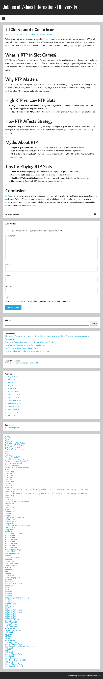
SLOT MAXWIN (11, 535)
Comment (10, 236)
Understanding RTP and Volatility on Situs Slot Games (27, 351)
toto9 (7, 589)
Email (8, 275)
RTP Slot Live (10, 632)
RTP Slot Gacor (11, 648)
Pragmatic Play (11, 624)
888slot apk (10, 503)
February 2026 (14, 394)
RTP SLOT (9, 196)
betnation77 (10, 519)
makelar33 (9, 507)
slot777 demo (10, 603)
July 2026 (11, 379)
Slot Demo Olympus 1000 (15, 660)
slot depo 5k (10, 605)
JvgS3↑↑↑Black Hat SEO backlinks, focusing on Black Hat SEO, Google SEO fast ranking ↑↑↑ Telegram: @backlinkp (46, 494)
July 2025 (11, 415)
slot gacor (9, 523)
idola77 (8, 513)
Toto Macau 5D (11, 622)
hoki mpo (9, 475)
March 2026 (13, 391)
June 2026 (12, 382)
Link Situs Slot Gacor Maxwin (17, 501)
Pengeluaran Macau (13, 630)
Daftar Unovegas (12, 465)
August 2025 (13, 412)
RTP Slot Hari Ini (11, 563)
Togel (7, 469)
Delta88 (8, 441)
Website (8, 286)
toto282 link (10, 527)
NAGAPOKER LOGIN (13, 583)
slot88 (7, 497)
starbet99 (9, 579)
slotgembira (10, 515)
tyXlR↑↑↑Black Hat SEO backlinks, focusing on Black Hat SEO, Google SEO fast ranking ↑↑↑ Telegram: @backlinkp (46, 490)
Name (8, 264)
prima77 (8, 559)
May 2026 (12, 385)
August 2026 (13, 376)
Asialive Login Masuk (13, 463)
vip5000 (8, 483)
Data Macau (10, 551)
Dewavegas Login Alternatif (16, 461)
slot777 (8, 555)
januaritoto (9, 575)
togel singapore (11, 658)
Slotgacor (9, 439)
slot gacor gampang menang (17, 597)
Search (8, 320)
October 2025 (13, 406)
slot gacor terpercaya (13, 609)
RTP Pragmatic (11, 626)
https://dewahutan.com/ (14, 517)
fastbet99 (9, 593)
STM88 (8, 636)
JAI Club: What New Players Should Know (21, 348)
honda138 (9, 585)
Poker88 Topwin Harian (14, 449)
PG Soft (8, 638)
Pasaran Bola (10, 565)
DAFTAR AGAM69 (12, 557)
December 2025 (14, 400)
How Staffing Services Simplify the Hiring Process (25, 345)
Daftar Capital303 (12, 457)
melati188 (9, 599)
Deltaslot (8, 479)
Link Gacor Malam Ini (14, 666)
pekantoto (9, 591)
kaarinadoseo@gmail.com (42, 34)
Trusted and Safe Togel (14, 445)
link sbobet (9, 656)
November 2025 (14, 403)
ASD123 (8, 509)
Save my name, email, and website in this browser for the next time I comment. (37, 301)
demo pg (8, 634)
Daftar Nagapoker (12, 577)
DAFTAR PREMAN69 (13, 533)
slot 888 (8, 487)
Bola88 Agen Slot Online (15, 443)
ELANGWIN (10, 531)
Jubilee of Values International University (40, 7)
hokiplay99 (9, 473)
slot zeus (8, 569)
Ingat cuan (9, 471)
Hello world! (33, 362)
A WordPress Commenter (15, 362)
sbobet (7, 451)
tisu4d (7, 607)
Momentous (95, 675)
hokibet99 (9, 581)
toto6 (7, 587)
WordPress (82, 675)
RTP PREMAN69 (12, 553)
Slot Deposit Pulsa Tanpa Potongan (19, 646)
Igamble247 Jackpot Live (15, 459)
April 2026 (12, 388)
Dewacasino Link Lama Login (17, 467)
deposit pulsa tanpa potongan (17, 525)
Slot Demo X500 (12, 620)
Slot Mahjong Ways (13, 549)
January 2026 (13, 397)
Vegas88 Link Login (13, 447)
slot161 (7, 571)
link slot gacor (10, 521)
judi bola (8, 455)
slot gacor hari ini (12, 613)
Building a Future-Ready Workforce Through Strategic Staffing (30, 342)
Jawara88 (9, 499)
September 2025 (14, 409)
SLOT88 (8, 437)
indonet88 (9, 511)
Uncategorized (13, 214)
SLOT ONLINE (11, 539)
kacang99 (9, 573)
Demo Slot (9, 561)
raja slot (8, 567)
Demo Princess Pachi (13, 644)
